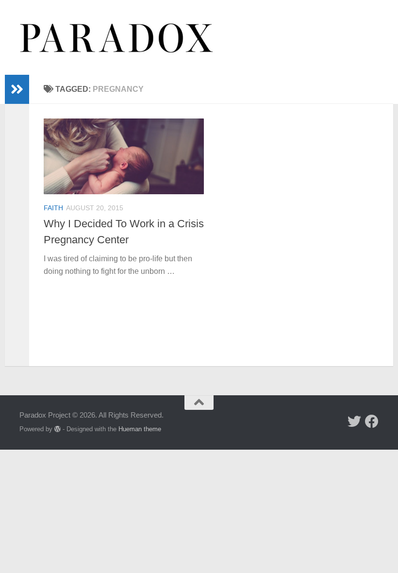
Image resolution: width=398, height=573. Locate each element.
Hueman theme (139, 429)
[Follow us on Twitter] (354, 421)
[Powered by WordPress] (57, 429)
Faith (53, 208)
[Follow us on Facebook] (372, 421)
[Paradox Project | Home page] (117, 37)
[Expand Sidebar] (17, 89)
